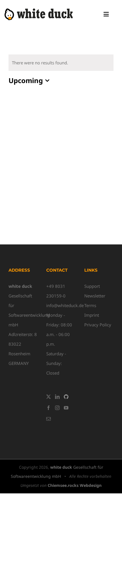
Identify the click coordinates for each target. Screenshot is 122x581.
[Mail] (48, 419)
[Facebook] (48, 407)
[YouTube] (66, 407)
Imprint (91, 315)
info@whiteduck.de (65, 305)
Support (92, 286)
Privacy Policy (97, 325)
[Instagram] (57, 407)
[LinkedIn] (57, 396)
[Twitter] (48, 396)
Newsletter (94, 296)
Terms (90, 305)
